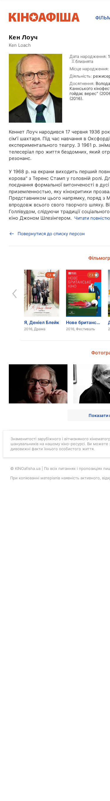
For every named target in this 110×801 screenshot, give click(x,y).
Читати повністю (92, 218)
